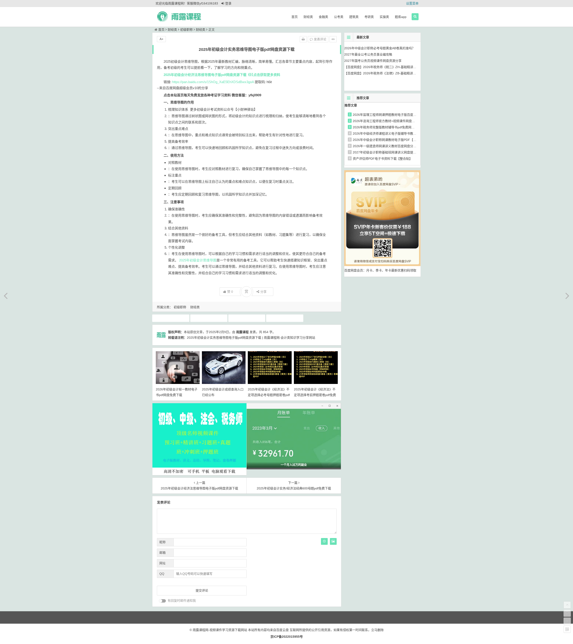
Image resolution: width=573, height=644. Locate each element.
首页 (294, 17)
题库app (400, 17)
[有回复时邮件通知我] (162, 601)
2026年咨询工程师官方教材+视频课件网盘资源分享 (388, 121)
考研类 (369, 17)
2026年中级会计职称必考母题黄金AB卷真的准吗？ (379, 48)
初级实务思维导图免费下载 (285, 318)
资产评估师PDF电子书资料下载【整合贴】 (382, 158)
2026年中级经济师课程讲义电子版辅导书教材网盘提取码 (392, 133)
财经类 (308, 17)
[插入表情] (324, 541)
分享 (263, 291)
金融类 (323, 17)
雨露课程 (242, 332)
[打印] (303, 39)
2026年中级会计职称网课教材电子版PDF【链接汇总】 (391, 140)
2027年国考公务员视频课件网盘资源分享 (373, 60)
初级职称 (186, 29)
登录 (228, 3)
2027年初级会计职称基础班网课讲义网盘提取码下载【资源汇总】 (399, 152)
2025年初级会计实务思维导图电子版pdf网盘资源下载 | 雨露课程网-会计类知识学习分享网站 (251, 337)
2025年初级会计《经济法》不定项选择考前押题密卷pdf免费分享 (315, 395)
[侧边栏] (333, 39)
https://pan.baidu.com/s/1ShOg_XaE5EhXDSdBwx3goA (213, 82)
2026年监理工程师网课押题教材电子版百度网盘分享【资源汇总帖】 (400, 114)
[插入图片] (333, 541)
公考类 (338, 17)
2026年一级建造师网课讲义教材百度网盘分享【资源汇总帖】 (395, 146)
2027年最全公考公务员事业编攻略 (368, 54)
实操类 (384, 17)
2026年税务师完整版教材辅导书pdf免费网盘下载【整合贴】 (394, 127)
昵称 (162, 542)
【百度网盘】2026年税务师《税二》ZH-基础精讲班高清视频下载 (389, 67)
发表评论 (319, 39)
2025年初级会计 (170, 318)
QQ (161, 573)
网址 (162, 563)
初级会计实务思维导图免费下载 (247, 318)
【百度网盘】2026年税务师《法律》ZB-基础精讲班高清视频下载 (389, 73)
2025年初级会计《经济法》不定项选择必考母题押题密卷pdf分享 (269, 395)
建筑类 (354, 17)
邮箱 (162, 552)
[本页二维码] (567, 629)
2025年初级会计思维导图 (197, 260)
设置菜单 (412, 3)
